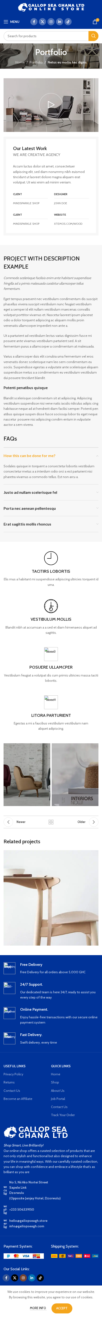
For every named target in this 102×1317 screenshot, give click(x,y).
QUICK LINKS (61, 1066)
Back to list (51, 822)
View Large (94, 854)
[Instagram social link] (51, 21)
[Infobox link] (51, 569)
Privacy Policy (13, 1074)
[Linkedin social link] (59, 21)
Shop (55, 1082)
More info (38, 1308)
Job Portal (58, 1099)
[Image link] (24, 1256)
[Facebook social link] (33, 21)
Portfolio (36, 62)
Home (20, 62)
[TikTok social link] (68, 21)
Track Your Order (63, 1115)
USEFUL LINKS (15, 1066)
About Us (58, 1090)
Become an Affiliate (18, 1099)
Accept (62, 1308)
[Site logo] (51, 7)
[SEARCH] (93, 36)
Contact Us (12, 1090)
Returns (9, 1082)
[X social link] (42, 21)
